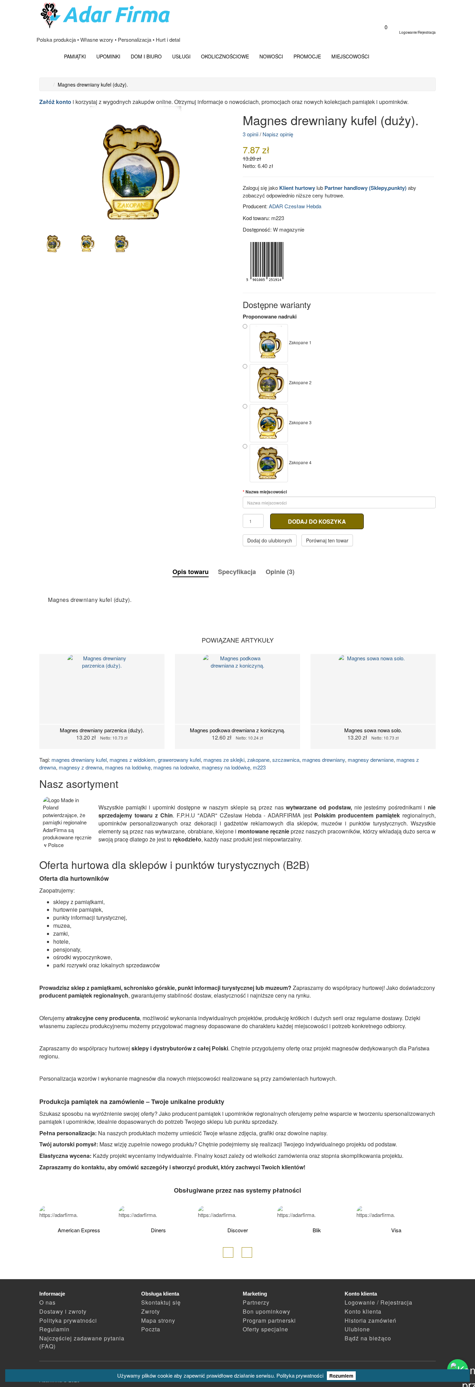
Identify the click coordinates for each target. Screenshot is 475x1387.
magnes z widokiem (132, 759)
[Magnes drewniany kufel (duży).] (135, 167)
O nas (47, 1302)
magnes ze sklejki (223, 759)
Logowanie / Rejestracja (378, 1302)
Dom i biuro (146, 56)
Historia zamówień (370, 1320)
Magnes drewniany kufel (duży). (93, 84)
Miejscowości (350, 56)
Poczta (150, 1329)
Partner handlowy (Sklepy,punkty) (365, 188)
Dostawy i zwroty (63, 1311)
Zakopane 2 (300, 382)
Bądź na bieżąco (368, 1338)
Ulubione (357, 1329)
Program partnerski (269, 1320)
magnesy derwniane (371, 759)
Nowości (271, 56)
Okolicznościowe (225, 56)
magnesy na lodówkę (226, 767)
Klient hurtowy (297, 188)
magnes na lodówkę (128, 767)
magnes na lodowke (176, 767)
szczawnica (285, 759)
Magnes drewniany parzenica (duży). (102, 730)
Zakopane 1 (300, 342)
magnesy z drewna (80, 767)
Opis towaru (190, 571)
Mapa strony (158, 1320)
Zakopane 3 (300, 422)
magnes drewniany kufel (79, 759)
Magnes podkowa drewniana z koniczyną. (237, 730)
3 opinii (250, 134)
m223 (259, 767)
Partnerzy (256, 1302)
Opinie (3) (280, 571)
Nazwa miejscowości (266, 492)
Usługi (181, 56)
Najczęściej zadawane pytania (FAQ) (81, 1342)
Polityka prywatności (299, 1375)
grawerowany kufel (179, 759)
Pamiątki (75, 56)
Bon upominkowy (266, 1311)
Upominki (108, 56)
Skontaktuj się (161, 1302)
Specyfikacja (237, 571)
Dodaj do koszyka (317, 521)
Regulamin (54, 1329)
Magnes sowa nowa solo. (373, 730)
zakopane (258, 759)
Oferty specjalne (265, 1329)
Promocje (307, 56)
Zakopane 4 (300, 462)
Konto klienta (363, 1311)
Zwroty (150, 1311)
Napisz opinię (278, 134)
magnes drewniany (323, 759)
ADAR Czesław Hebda (295, 206)
